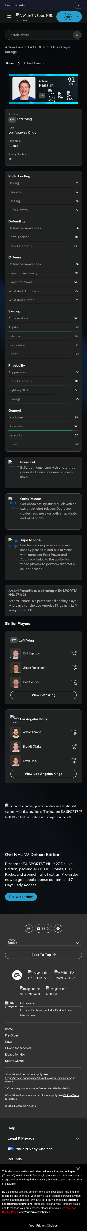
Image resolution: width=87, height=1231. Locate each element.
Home (10, 63)
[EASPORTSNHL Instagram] (29, 929)
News (8, 1042)
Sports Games (14, 1061)
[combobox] (43, 942)
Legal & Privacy (21, 1138)
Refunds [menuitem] (15, 1159)
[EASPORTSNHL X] (48, 929)
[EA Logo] (17, 975)
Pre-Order (11, 1035)
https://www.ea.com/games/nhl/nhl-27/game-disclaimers (38, 1078)
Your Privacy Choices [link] (34, 1149)
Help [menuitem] (11, 1128)
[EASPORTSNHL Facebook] (58, 929)
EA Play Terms (71, 1095)
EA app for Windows (18, 1048)
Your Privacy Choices (43, 1225)
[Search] (77, 35)
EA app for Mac (15, 1054)
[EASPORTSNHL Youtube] (39, 929)
